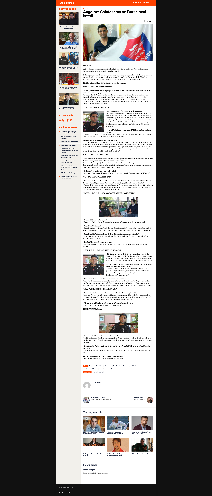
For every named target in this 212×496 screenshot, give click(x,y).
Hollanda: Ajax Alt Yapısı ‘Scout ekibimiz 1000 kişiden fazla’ (69, 167)
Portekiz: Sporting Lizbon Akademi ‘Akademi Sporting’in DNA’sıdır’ (69, 150)
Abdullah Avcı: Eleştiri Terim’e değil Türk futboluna (68, 67)
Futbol (146, 3)
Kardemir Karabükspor (90, 369)
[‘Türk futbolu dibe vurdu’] (142, 445)
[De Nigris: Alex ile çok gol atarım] (94, 445)
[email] (60, 120)
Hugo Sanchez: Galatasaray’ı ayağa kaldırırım (68, 27)
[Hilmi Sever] (87, 385)
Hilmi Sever (135, 365)
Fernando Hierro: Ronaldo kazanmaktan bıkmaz (68, 108)
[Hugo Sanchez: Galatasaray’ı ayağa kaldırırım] (69, 18)
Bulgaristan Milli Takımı (96, 365)
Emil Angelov (117, 365)
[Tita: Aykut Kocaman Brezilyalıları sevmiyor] (118, 423)
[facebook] (67, 120)
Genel (101, 372)
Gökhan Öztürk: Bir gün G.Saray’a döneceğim (115, 454)
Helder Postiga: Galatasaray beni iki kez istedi (68, 88)
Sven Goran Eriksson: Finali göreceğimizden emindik (68, 47)
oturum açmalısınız (102, 473)
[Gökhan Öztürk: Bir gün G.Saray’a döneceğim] (118, 445)
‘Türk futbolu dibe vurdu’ (140, 454)
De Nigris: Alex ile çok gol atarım (92, 454)
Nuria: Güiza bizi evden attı (68, 145)
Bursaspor (108, 365)
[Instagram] (71, 120)
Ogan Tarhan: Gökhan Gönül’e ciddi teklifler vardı (93, 432)
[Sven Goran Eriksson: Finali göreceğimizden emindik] (69, 38)
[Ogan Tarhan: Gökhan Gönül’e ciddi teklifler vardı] (94, 423)
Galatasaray (126, 365)
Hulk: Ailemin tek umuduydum (69, 141)
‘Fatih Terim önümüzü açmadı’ (69, 173)
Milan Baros (102, 369)
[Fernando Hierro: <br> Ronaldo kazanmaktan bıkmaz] (69, 99)
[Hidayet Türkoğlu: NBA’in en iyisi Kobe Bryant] (142, 423)
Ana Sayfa (137, 3)
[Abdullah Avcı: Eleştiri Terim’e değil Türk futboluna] (69, 58)
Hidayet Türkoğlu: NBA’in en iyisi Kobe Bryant (141, 432)
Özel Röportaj (112, 369)
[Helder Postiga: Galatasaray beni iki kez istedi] (69, 79)
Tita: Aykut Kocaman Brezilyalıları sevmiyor (115, 432)
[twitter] (63, 120)
